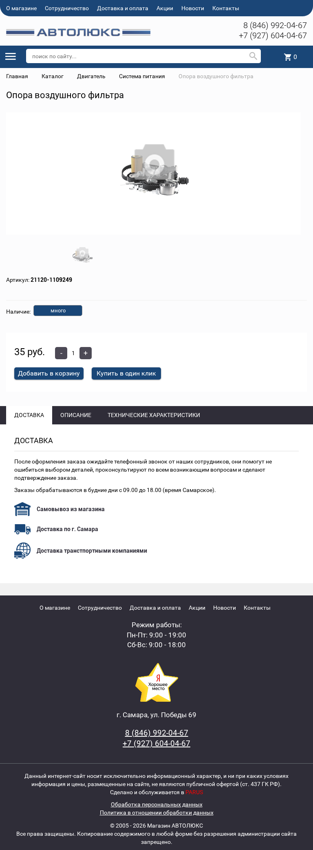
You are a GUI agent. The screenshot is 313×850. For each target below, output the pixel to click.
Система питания (142, 76)
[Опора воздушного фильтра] (153, 173)
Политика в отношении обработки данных (157, 812)
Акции (164, 8)
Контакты (225, 8)
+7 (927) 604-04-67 (273, 35)
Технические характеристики (154, 415)
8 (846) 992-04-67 (275, 25)
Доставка (29, 415)
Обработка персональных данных (157, 804)
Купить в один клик (126, 373)
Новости (192, 8)
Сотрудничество (67, 8)
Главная (17, 76)
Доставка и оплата (122, 8)
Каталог (53, 76)
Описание (75, 415)
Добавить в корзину (49, 373)
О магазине (21, 8)
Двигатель (91, 76)
